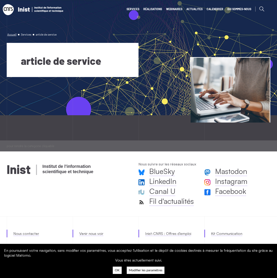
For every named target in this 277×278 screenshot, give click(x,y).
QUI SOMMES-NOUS (239, 9)
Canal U (162, 191)
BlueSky (162, 171)
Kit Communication (226, 233)
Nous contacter (26, 233)
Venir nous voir (91, 233)
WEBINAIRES (174, 9)
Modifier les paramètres (145, 270)
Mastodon (231, 171)
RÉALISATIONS (152, 9)
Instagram (231, 181)
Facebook (230, 191)
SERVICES (133, 9)
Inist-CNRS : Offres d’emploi (168, 233)
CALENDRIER (215, 9)
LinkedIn (162, 181)
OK (117, 270)
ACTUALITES (194, 9)
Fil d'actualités (171, 201)
